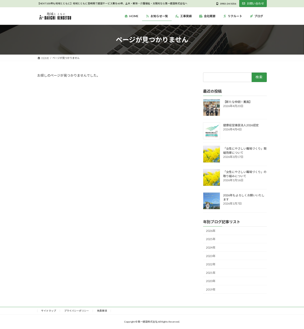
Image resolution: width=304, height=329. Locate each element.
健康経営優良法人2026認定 (241, 125)
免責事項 (102, 310)
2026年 (210, 230)
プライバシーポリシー (76, 310)
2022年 (210, 264)
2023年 (210, 256)
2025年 (210, 239)
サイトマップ (48, 310)
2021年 (210, 272)
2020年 (210, 281)
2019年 (210, 289)
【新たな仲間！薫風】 (237, 102)
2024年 (210, 247)
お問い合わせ (255, 3)
